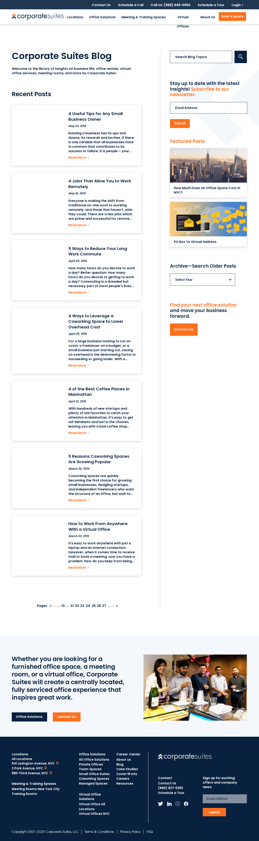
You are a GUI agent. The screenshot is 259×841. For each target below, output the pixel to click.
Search (241, 57)
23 (82, 606)
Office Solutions (102, 17)
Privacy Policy (130, 832)
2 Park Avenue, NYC (27, 768)
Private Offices (91, 764)
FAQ (150, 832)
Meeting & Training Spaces (143, 17)
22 (77, 606)
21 (72, 606)
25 (94, 606)
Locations (75, 17)
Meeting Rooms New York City (36, 789)
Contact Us (101, 5)
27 (104, 606)
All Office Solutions (94, 759)
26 (99, 606)
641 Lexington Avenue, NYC (33, 763)
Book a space (232, 16)
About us (123, 759)
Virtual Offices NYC (94, 814)
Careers (122, 778)
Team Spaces (90, 769)
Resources (124, 783)
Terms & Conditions (99, 832)
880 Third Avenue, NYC (30, 773)
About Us (207, 17)
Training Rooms (24, 794)
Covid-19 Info (126, 774)
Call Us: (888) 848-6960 (170, 5)
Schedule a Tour (211, 5)
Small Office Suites (94, 774)
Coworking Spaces (94, 778)
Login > (237, 5)
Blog (119, 764)
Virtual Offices (183, 19)
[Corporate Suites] (38, 16)
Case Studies (127, 769)
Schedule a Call (130, 5)
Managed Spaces (93, 783)
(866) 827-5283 (170, 788)
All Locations (22, 758)
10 (63, 606)
